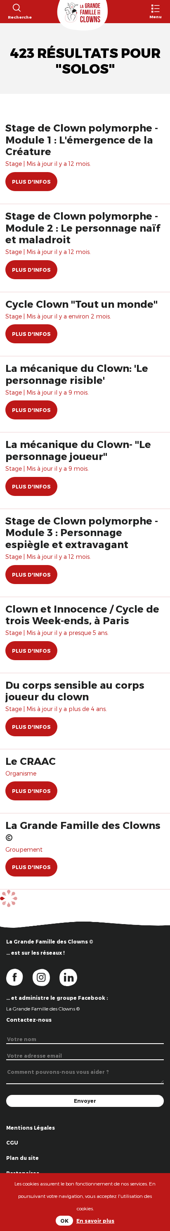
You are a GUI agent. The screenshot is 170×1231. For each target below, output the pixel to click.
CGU (12, 1142)
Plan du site (22, 1158)
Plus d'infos (31, 181)
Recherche (16, 16)
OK (64, 1221)
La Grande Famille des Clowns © (43, 1008)
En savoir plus (95, 1221)
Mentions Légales (30, 1127)
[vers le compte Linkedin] (72, 977)
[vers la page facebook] (19, 977)
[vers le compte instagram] (46, 977)
